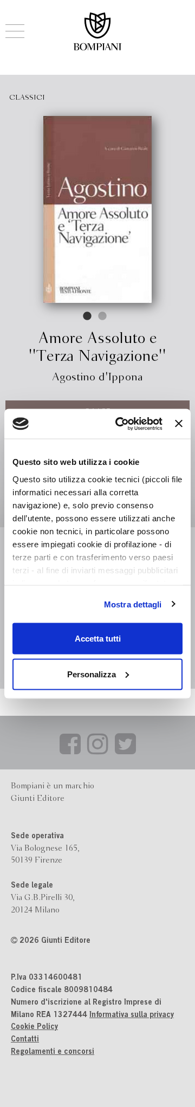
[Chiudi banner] (179, 424)
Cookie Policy (34, 1027)
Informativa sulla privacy (131, 1015)
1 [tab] (87, 316)
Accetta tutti (98, 638)
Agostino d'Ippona (97, 377)
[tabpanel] (97, 209)
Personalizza (91, 673)
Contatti (25, 1040)
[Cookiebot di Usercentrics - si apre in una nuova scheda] (120, 424)
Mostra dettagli (133, 603)
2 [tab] (103, 316)
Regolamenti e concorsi (52, 1052)
